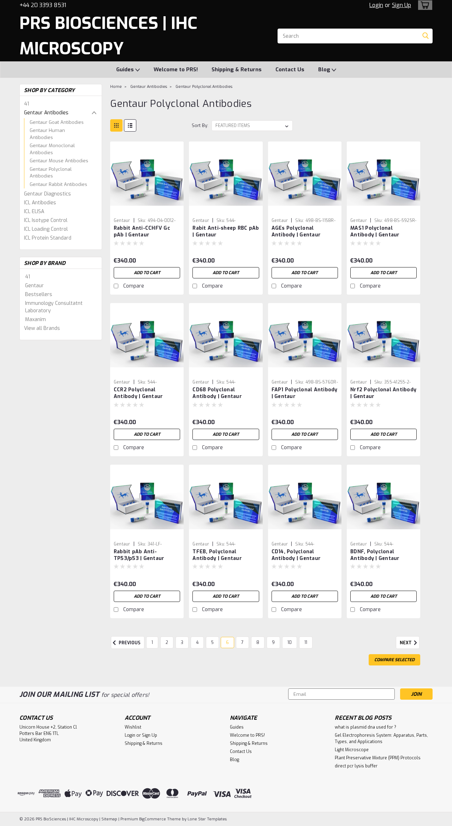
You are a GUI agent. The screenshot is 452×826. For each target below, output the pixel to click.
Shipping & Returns (237, 69)
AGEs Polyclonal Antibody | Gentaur (296, 231)
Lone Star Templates (207, 819)
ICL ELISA (34, 211)
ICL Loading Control (46, 229)
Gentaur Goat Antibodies (57, 122)
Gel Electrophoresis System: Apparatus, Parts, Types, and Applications (381, 738)
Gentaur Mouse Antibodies (59, 161)
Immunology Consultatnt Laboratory (54, 307)
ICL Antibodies (40, 202)
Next (406, 643)
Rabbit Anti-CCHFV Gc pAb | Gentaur (142, 231)
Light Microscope (352, 750)
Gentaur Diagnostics (47, 194)
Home (116, 86)
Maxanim (35, 319)
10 (289, 642)
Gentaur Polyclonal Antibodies (51, 172)
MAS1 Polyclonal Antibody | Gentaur (375, 231)
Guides (125, 69)
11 (305, 642)
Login (376, 5)
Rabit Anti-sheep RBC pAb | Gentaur (225, 231)
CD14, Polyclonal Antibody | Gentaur (296, 555)
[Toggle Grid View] (116, 125)
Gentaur (34, 285)
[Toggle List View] (130, 125)
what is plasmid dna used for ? (365, 727)
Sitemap (109, 819)
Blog (325, 69)
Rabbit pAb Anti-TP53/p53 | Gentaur (139, 555)
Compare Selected (394, 660)
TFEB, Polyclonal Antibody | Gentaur (217, 555)
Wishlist (133, 727)
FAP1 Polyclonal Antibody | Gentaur (305, 393)
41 (26, 104)
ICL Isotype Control (45, 220)
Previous (129, 643)
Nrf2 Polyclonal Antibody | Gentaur (383, 393)
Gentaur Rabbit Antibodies (58, 184)
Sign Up (401, 5)
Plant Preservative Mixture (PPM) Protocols (378, 758)
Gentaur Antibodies (46, 112)
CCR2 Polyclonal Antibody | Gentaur (138, 393)
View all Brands (42, 328)
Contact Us (289, 69)
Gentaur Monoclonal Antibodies (52, 149)
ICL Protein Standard (47, 238)
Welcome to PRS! (176, 69)
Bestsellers (38, 294)
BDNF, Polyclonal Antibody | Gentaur (375, 555)
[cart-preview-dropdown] (424, 5)
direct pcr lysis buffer (356, 766)
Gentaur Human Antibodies (47, 133)
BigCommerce (152, 819)
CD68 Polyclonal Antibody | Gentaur (217, 393)
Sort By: (200, 125)
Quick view (146, 209)
